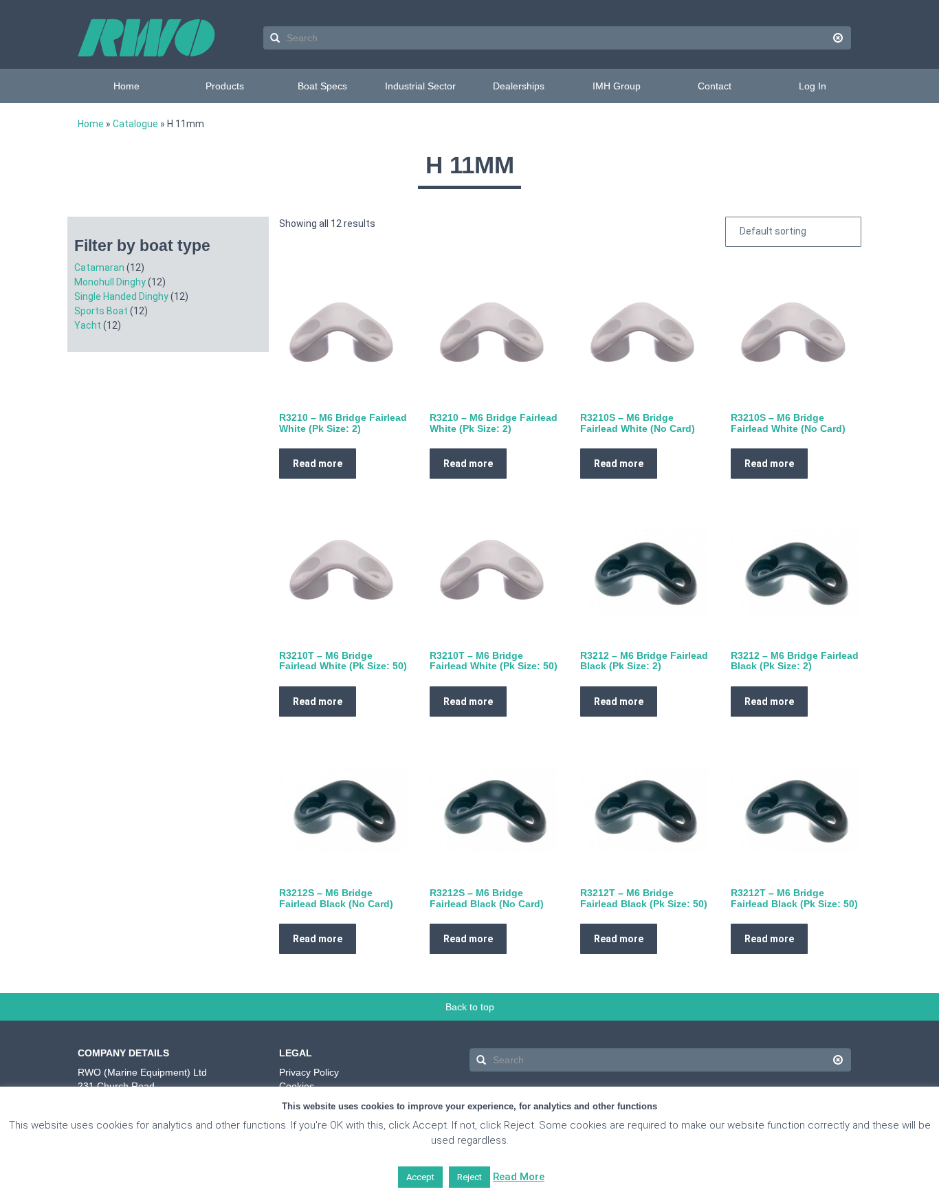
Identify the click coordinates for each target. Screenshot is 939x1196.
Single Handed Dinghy (121, 296)
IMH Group (617, 85)
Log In (812, 85)
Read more (317, 463)
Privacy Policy (309, 1072)
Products (225, 85)
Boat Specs (322, 85)
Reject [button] (469, 1177)
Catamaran (99, 267)
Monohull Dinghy (110, 281)
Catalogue (135, 123)
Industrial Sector (420, 85)
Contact (714, 85)
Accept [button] (420, 1177)
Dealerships (518, 85)
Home (126, 85)
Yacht (87, 325)
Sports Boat (101, 310)
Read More (518, 1177)
